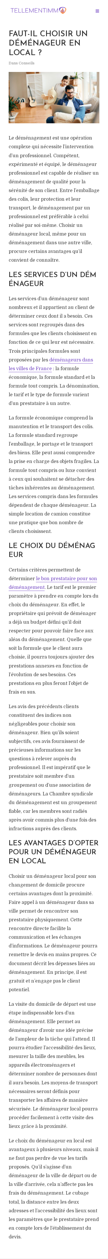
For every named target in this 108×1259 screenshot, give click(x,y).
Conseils (27, 63)
